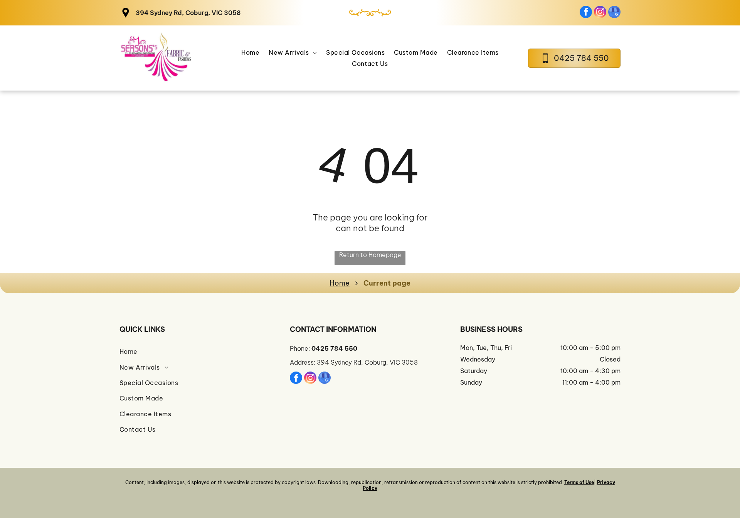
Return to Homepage (370, 255)
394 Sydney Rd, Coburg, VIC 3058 (188, 13)
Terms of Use (579, 482)
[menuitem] (250, 52)
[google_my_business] (614, 13)
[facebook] (586, 13)
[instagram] (600, 13)
